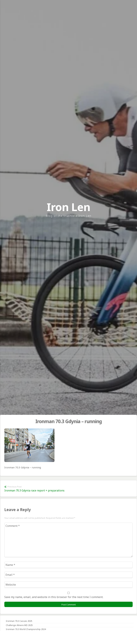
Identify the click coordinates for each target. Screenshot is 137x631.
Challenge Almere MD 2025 (19, 625)
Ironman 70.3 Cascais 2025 (19, 620)
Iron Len (68, 207)
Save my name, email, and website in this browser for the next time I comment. (53, 597)
